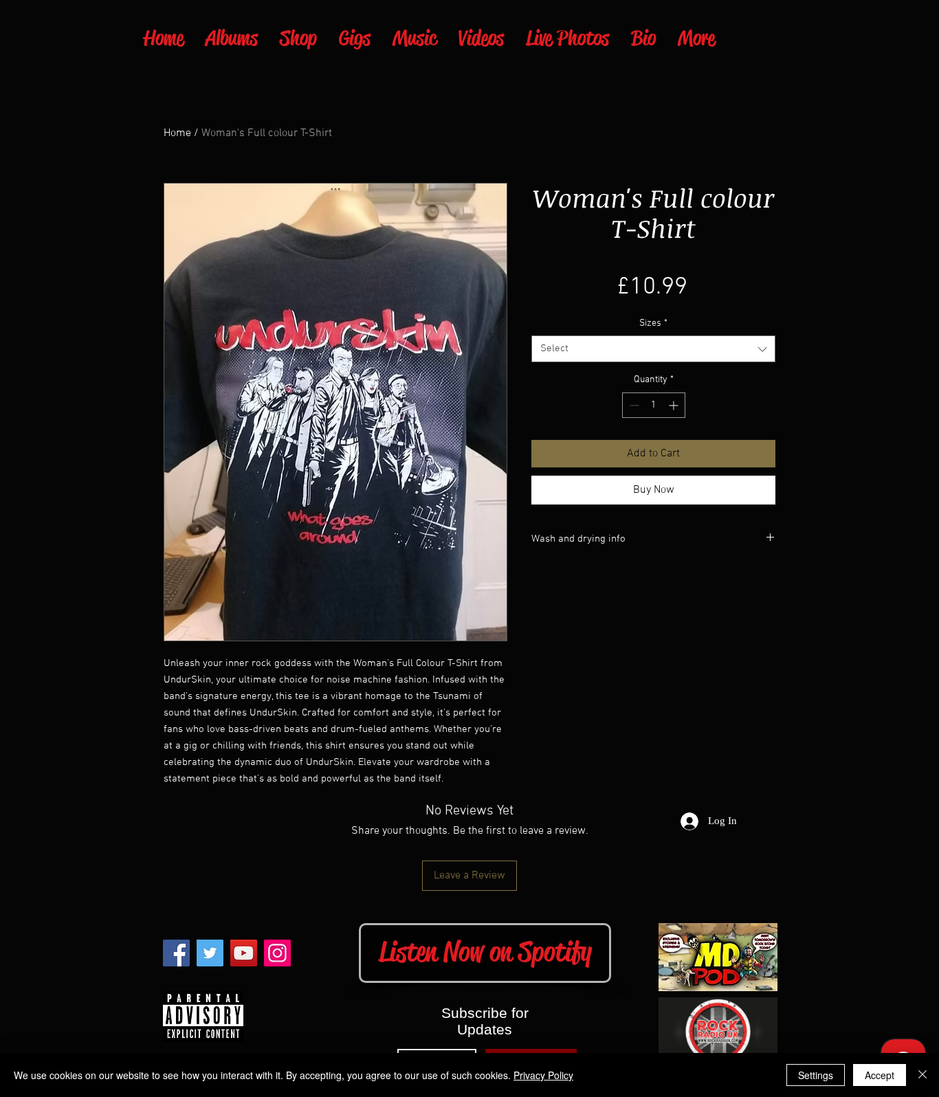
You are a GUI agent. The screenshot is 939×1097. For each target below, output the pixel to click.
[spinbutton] (653, 405)
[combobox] (653, 348)
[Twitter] (210, 953)
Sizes (653, 323)
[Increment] (674, 405)
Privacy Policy (543, 1075)
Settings (815, 1075)
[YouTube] (243, 953)
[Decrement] (632, 405)
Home (177, 133)
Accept (879, 1075)
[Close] (922, 1075)
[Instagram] (277, 953)
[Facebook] (176, 953)
